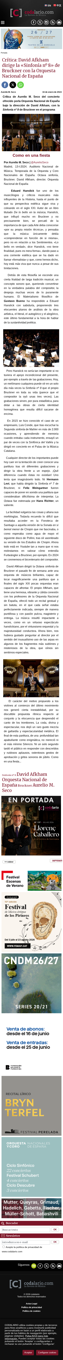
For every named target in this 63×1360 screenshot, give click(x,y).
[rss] (52, 22)
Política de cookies (31, 1311)
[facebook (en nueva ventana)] (33, 22)
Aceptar (28, 1352)
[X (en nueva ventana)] (40, 22)
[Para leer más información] (31, 48)
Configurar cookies (47, 1352)
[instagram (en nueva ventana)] (46, 22)
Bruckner (25, 785)
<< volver (9, 862)
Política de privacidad (31, 1307)
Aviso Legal (31, 1304)
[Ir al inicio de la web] (31, 16)
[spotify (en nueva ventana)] (33, 1265)
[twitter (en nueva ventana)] (46, 1265)
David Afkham (32, 774)
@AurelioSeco (39, 162)
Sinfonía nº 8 (9, 775)
